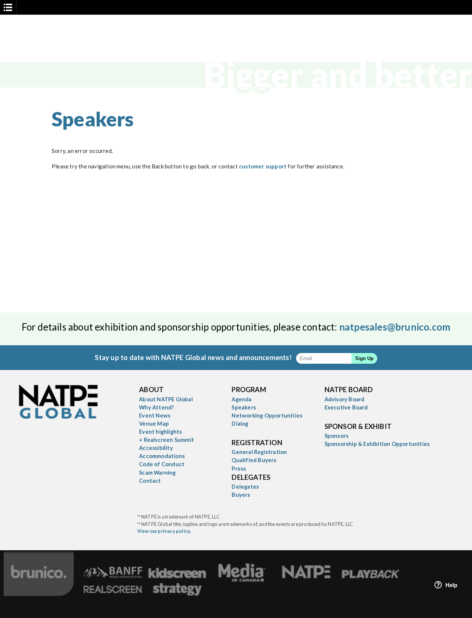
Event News (154, 415)
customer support (263, 166)
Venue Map (154, 423)
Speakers (244, 407)
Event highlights (160, 431)
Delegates (245, 486)
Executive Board (346, 407)
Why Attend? (156, 407)
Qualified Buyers (254, 460)
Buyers (241, 494)
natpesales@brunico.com (394, 327)
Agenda (241, 399)
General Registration (259, 451)
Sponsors (336, 435)
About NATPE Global (166, 399)
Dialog (240, 423)
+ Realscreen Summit (166, 439)
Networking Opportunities (267, 415)
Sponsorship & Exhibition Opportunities (377, 443)
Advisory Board (344, 399)
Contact (150, 480)
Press (239, 468)
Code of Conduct (161, 464)
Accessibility (156, 447)
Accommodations (162, 456)
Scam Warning (157, 472)
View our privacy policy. (164, 531)
